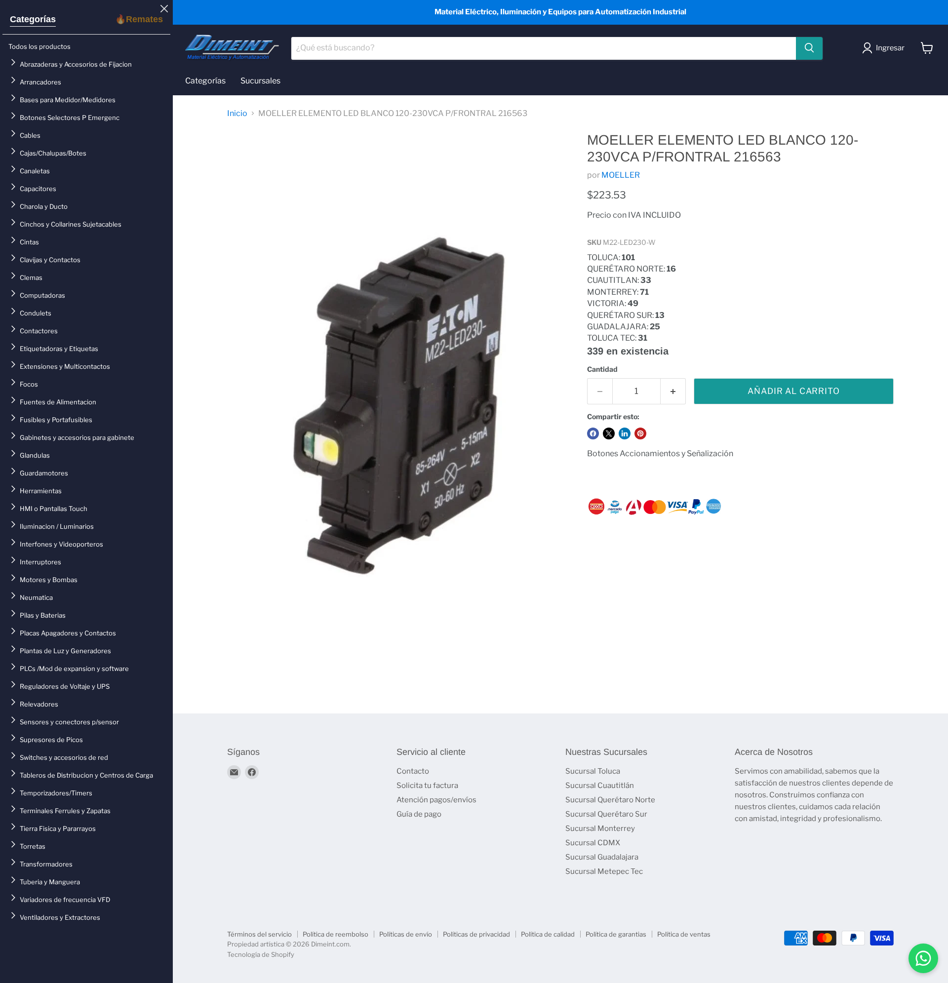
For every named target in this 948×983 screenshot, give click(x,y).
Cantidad (602, 369)
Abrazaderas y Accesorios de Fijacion (76, 64)
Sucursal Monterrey (600, 828)
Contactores (39, 331)
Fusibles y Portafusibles (56, 420)
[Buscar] (809, 48)
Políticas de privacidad (476, 934)
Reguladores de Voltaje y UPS (65, 686)
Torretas (32, 846)
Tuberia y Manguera (50, 882)
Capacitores (38, 189)
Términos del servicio (259, 934)
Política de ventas (684, 934)
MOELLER (620, 175)
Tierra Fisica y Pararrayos (58, 828)
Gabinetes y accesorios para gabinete (77, 437)
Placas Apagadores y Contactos (68, 633)
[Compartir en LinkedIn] (625, 433)
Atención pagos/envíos (436, 799)
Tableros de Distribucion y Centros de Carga (86, 775)
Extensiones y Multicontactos (65, 366)
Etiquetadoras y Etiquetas (59, 349)
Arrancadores (40, 82)
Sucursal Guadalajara (601, 857)
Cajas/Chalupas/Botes (53, 153)
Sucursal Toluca (592, 771)
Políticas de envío (405, 934)
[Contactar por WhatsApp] (923, 958)
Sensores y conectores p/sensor (69, 722)
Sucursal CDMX (592, 842)
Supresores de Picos (51, 740)
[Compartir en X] (609, 433)
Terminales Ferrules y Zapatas (65, 811)
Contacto (412, 771)
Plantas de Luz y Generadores (65, 651)
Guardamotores (44, 473)
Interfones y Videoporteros (61, 544)
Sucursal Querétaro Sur (606, 814)
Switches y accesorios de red (64, 757)
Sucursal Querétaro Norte (610, 799)
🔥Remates (139, 19)
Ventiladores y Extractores (60, 917)
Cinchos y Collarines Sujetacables (70, 224)
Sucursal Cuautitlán (599, 785)
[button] (885, 48)
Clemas (31, 277)
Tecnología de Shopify (260, 954)
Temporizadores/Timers (56, 793)
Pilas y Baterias (43, 615)
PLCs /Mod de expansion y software (74, 668)
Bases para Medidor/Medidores (68, 100)
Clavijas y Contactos (50, 260)
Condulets (35, 313)
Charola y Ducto (44, 206)
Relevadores (39, 704)
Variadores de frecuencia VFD (65, 900)
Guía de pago (418, 814)
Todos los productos (39, 46)
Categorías (33, 19)
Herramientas (41, 491)
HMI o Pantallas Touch (53, 508)
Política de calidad (548, 934)
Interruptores (40, 562)
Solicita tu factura (427, 785)
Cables (30, 135)
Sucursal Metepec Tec (604, 871)
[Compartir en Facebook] (593, 433)
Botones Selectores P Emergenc (69, 117)
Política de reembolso (335, 934)
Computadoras (42, 295)
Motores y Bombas (49, 580)
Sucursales (260, 80)
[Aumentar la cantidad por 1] (673, 391)
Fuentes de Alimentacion (58, 402)
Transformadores (46, 864)
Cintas (29, 242)
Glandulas (35, 455)
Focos (29, 384)
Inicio (237, 113)
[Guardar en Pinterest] (640, 433)
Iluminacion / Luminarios (57, 526)
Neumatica (36, 597)
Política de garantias (616, 934)
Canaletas (35, 171)
